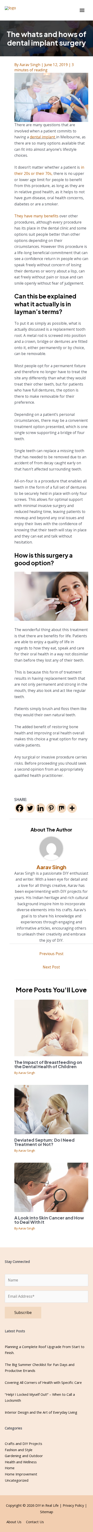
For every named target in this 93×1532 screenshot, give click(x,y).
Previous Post (51, 953)
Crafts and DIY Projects (23, 1443)
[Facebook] (19, 808)
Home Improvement (21, 1474)
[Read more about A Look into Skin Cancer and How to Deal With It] (51, 1186)
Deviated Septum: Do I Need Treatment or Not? (44, 1142)
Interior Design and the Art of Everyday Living (41, 1412)
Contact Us (35, 1521)
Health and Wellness (21, 1461)
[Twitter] (30, 808)
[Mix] (61, 808)
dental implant (42, 137)
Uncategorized (16, 1480)
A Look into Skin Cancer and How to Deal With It (49, 1220)
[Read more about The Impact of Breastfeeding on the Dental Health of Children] (51, 1027)
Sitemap (46, 1511)
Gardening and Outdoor (24, 1455)
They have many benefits (36, 216)
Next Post (51, 967)
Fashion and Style (18, 1449)
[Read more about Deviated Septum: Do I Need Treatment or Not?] (51, 1109)
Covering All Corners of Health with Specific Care (43, 1382)
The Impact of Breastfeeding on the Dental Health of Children (48, 1064)
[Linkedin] (40, 808)
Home (10, 1467)
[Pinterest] (51, 808)
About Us (13, 1521)
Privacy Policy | (75, 1505)
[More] (72, 808)
